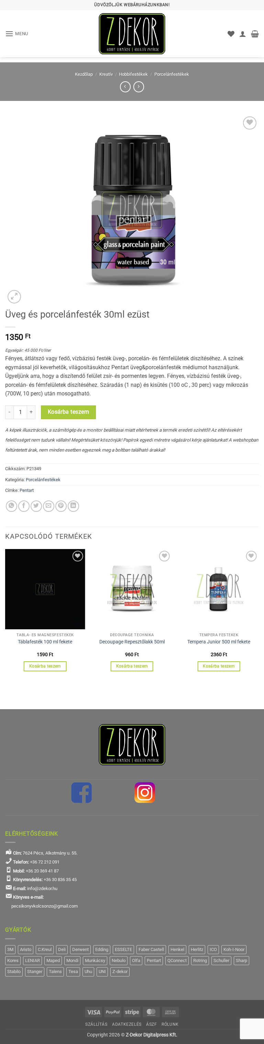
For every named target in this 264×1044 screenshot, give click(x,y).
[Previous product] (138, 86)
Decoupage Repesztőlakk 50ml (132, 642)
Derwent (80, 949)
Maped (53, 960)
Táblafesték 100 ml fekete (45, 642)
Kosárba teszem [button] (45, 666)
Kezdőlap (84, 74)
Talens (55, 971)
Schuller (221, 960)
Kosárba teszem (68, 412)
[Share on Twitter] (36, 506)
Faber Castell (151, 949)
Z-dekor (120, 971)
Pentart (27, 490)
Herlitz (197, 949)
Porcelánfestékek (171, 74)
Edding (101, 949)
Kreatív (106, 74)
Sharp (241, 960)
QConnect (177, 960)
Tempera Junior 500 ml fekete (218, 642)
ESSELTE (123, 949)
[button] (16, 33)
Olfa (136, 960)
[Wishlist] (231, 33)
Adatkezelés (127, 1024)
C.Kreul (45, 949)
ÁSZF (151, 1024)
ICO (213, 949)
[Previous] (5, 616)
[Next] (258, 616)
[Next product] (125, 86)
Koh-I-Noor (233, 949)
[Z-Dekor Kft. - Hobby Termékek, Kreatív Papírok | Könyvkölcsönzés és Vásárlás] (132, 33)
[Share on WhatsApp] (11, 506)
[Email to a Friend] (48, 506)
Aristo (25, 949)
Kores (13, 960)
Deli (62, 949)
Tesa (73, 971)
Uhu (88, 971)
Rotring (200, 960)
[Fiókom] (242, 33)
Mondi (72, 960)
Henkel (177, 949)
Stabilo (14, 971)
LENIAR (32, 960)
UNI (102, 971)
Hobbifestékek (133, 74)
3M (10, 949)
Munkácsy (95, 960)
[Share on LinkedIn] (73, 506)
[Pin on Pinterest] (61, 506)
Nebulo (118, 960)
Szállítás (96, 1024)
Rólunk (170, 1024)
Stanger (34, 971)
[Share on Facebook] (24, 506)
